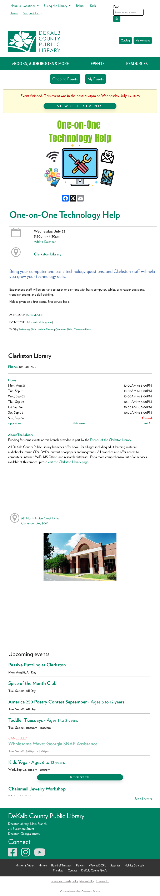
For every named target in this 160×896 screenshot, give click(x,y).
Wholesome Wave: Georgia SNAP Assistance (53, 744)
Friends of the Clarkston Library (110, 440)
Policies (80, 865)
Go (117, 18)
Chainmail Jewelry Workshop (37, 789)
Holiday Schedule (135, 865)
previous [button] (15, 423)
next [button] (146, 423)
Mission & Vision (24, 865)
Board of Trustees (61, 865)
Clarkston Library (47, 254)
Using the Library (56, 6)
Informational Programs (39, 322)
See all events (143, 799)
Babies (80, 6)
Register (80, 777)
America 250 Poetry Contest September (66, 702)
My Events (96, 79)
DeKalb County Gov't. (94, 870)
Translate (58, 870)
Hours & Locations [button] (23, 6)
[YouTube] (39, 855)
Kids (93, 6)
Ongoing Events (65, 79)
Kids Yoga (36, 762)
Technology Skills (27, 329)
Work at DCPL (97, 865)
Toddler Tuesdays (43, 720)
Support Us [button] (31, 13)
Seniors (31, 314)
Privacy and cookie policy (64, 881)
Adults (39, 314)
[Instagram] (25, 855)
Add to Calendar (45, 242)
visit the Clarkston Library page (68, 462)
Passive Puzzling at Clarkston (37, 665)
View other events (80, 106)
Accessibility (87, 881)
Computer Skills (63, 329)
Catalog (125, 40)
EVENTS (98, 63)
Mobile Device (46, 329)
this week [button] (79, 423)
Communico (102, 881)
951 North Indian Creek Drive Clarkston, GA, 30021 (40, 520)
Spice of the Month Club (32, 683)
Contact (72, 870)
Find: (116, 7)
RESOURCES (137, 63)
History (43, 865)
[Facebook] (12, 855)
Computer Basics (82, 329)
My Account (143, 40)
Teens (14, 13)
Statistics (115, 865)
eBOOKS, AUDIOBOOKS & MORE (40, 63)
